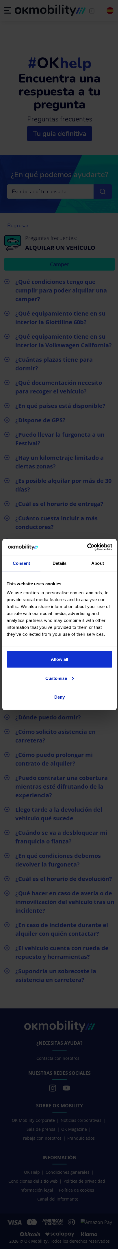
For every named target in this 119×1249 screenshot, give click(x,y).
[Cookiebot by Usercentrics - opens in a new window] (87, 547)
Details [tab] (60, 562)
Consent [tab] (21, 562)
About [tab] (97, 562)
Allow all (59, 659)
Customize (56, 678)
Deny (59, 697)
